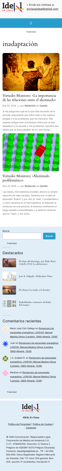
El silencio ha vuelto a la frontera (34, 290)
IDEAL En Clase (31, 417)
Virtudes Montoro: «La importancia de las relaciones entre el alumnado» (29, 97)
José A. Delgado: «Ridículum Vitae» (36, 276)
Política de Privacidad (19, 424)
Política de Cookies (42, 424)
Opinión (44, 105)
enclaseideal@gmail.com (42, 9)
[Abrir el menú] (31, 23)
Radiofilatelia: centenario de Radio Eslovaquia (35, 303)
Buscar (6, 231)
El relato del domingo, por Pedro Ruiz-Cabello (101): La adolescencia (37, 263)
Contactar (31, 427)
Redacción (30, 105)
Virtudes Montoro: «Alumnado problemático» (26, 178)
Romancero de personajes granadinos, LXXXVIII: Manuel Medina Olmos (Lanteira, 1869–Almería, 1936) (34, 332)
